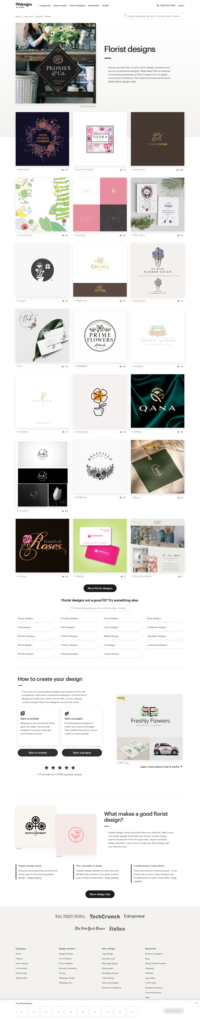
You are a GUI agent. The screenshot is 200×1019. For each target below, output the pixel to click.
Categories (45, 5)
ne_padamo (23, 510)
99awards (149, 968)
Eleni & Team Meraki (143, 576)
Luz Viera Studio (89, 106)
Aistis (20, 848)
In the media (21, 968)
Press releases (22, 963)
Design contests (66, 954)
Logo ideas (150, 978)
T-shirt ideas (150, 983)
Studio (105, 5)
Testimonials (21, 973)
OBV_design (124, 762)
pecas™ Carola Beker (85, 169)
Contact (19, 958)
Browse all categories (111, 987)
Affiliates (149, 973)
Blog (147, 958)
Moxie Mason (24, 169)
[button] (197, 1003)
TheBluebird (81, 497)
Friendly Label (82, 431)
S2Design (138, 431)
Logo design (107, 954)
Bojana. (138, 497)
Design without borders (155, 963)
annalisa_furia (140, 300)
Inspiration (93, 5)
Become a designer (154, 954)
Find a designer (77, 5)
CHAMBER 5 (82, 366)
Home (18, 16)
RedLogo (80, 576)
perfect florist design (119, 81)
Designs (39, 16)
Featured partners (153, 992)
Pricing (62, 973)
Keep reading (34, 877)
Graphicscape (140, 169)
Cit (20, 366)
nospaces (22, 300)
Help (147, 997)
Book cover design (110, 983)
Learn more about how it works (159, 766)
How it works (60, 5)
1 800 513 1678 (167, 5)
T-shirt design (108, 978)
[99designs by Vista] (24, 5)
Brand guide (107, 968)
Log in (181, 5)
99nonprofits (21, 978)
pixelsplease (139, 366)
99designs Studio (67, 978)
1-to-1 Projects (65, 958)
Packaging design (110, 973)
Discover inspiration (68, 968)
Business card (108, 958)
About (18, 954)
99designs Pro (65, 983)
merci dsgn (81, 235)
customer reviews (73, 774)
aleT (60, 856)
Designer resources (154, 987)
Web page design (110, 963)
